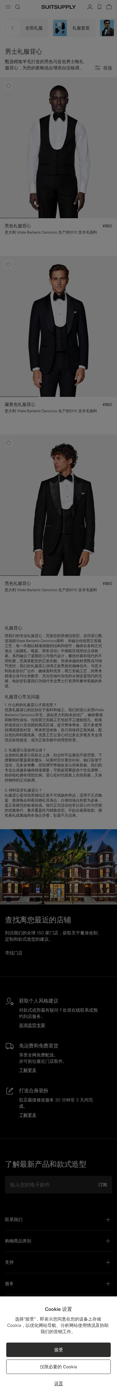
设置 (58, 1383)
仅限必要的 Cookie (58, 1367)
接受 (58, 1350)
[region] (58, 1345)
